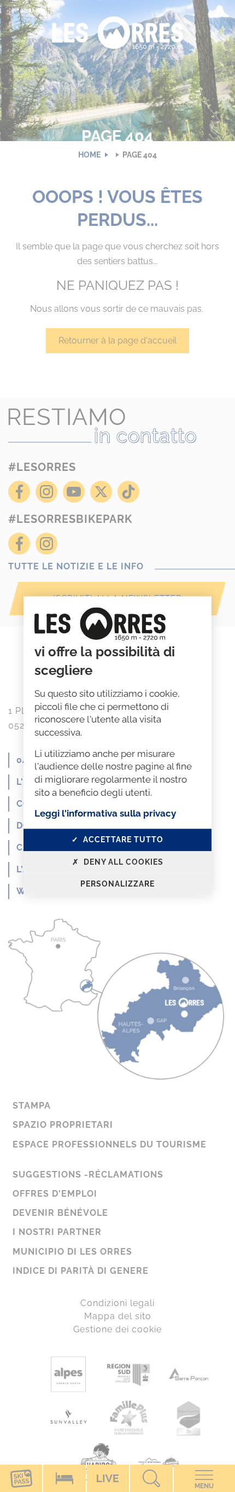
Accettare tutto (122, 839)
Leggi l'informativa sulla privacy (105, 813)
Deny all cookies (122, 862)
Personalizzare (117, 884)
